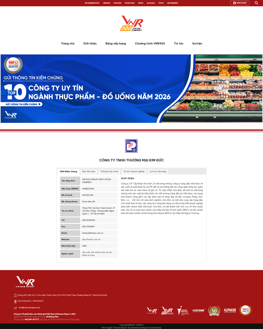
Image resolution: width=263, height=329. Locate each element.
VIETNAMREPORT (92, 3)
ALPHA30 (151, 3)
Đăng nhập (242, 3)
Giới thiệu (90, 43)
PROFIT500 (130, 3)
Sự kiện (197, 43)
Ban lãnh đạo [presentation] (88, 171)
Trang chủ (67, 43)
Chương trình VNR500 (150, 43)
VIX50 (140, 3)
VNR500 (106, 3)
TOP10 (161, 3)
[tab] (68, 171)
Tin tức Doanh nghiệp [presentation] (134, 171)
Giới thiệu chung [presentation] (68, 171)
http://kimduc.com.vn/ (91, 239)
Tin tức (178, 43)
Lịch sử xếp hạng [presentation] (158, 171)
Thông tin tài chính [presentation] (109, 171)
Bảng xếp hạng (115, 43)
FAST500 (117, 3)
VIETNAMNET (172, 3)
